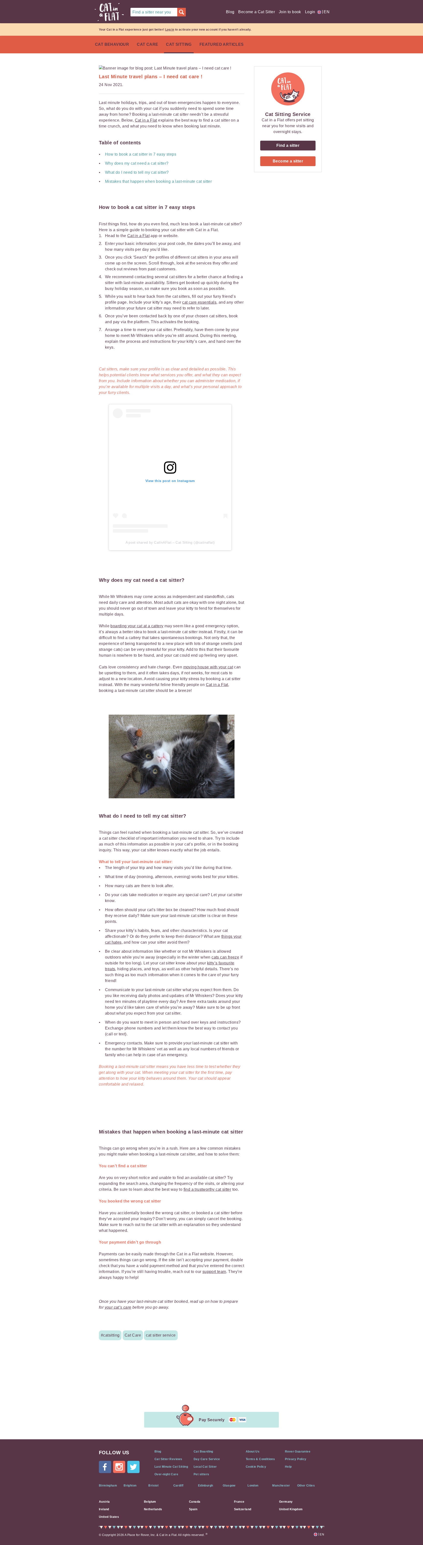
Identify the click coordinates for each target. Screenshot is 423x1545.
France (239, 1501)
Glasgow (229, 1485)
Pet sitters (201, 1474)
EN (325, 12)
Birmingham (108, 1485)
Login (310, 12)
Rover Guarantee (297, 1451)
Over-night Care (166, 1474)
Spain (193, 1509)
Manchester (281, 1485)
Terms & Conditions (260, 1459)
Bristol (153, 1485)
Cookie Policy (256, 1466)
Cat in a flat (109, 12)
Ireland (104, 1509)
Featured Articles (222, 44)
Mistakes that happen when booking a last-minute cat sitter (158, 181)
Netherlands (153, 1509)
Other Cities (306, 1485)
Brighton (130, 1485)
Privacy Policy (295, 1459)
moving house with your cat (208, 667)
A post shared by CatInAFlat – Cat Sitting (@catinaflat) (170, 542)
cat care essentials (199, 302)
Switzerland (242, 1509)
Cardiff (178, 1485)
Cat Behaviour (112, 44)
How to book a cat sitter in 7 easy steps (140, 154)
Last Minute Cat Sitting (171, 1466)
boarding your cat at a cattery (136, 626)
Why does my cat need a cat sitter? (137, 163)
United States (109, 1517)
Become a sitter (288, 161)
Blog (230, 12)
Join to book (290, 12)
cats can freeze (225, 957)
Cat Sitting (178, 44)
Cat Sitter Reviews (168, 1459)
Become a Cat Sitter (256, 12)
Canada (194, 1501)
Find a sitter (287, 145)
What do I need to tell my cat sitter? (137, 172)
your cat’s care (118, 1307)
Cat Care (147, 44)
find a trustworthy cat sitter (207, 1189)
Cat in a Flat (146, 120)
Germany (286, 1501)
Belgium (150, 1501)
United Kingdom (291, 1509)
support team (214, 1272)
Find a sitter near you (151, 12)
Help (288, 1466)
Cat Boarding (203, 1451)
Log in (169, 29)
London (252, 1485)
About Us (252, 1451)
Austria (104, 1501)
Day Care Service (207, 1459)
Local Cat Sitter (205, 1466)
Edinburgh (205, 1485)
